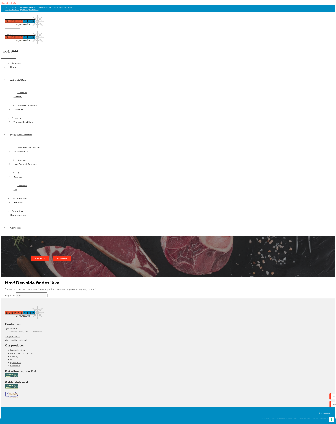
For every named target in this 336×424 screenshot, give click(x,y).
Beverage (18, 176)
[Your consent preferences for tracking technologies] (331, 419)
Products (14, 134)
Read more (62, 258)
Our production (18, 214)
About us (14, 79)
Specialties (22, 185)
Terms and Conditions (27, 105)
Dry (15, 189)
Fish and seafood (21, 151)
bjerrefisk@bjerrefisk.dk (63, 7)
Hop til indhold (8, 2)
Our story (18, 96)
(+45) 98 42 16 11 (12, 7)
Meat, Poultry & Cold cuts (25, 164)
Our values (18, 109)
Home (13, 67)
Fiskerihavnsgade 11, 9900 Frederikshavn (36, 7)
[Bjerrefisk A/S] (24, 43)
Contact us (15, 227)
